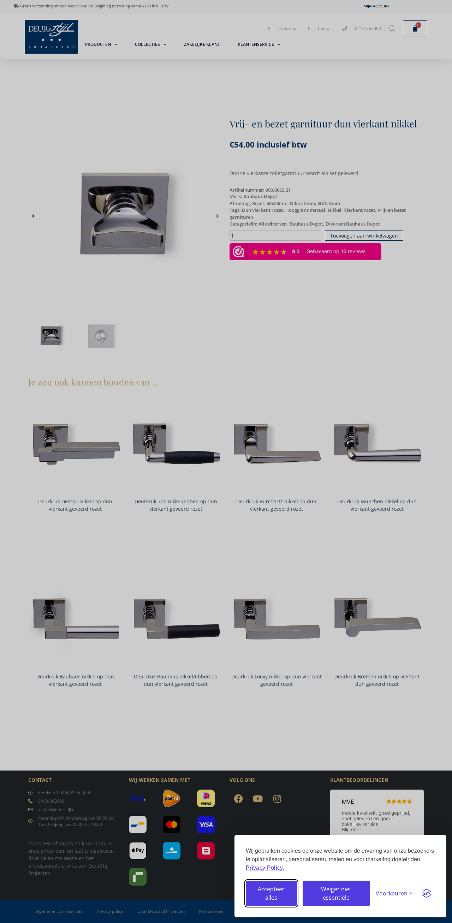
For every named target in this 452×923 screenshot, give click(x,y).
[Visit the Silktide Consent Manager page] (426, 893)
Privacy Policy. (265, 868)
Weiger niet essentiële (336, 893)
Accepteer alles (271, 893)
